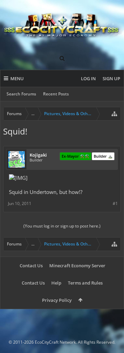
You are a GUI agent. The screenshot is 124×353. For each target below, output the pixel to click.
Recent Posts (56, 94)
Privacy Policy (57, 300)
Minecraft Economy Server (77, 265)
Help (56, 283)
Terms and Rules (85, 283)
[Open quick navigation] (114, 113)
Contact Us (31, 265)
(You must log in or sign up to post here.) (62, 226)
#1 (115, 203)
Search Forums (21, 94)
